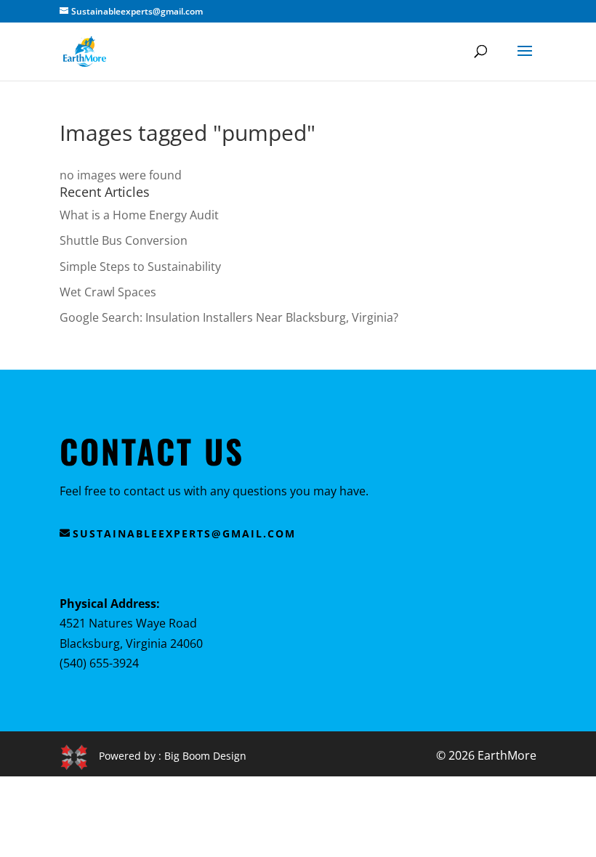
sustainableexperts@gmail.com (184, 533)
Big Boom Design (205, 756)
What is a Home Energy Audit (139, 215)
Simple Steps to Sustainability (140, 267)
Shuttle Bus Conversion (124, 240)
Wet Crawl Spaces (108, 292)
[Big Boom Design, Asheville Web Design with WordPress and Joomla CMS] (79, 756)
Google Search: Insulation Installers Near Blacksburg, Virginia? (229, 317)
